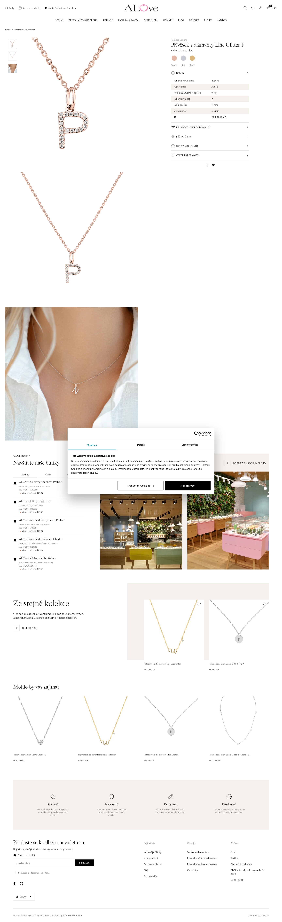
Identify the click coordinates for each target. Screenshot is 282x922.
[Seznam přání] (253, 8)
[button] (210, 73)
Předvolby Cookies (138, 485)
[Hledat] (245, 8)
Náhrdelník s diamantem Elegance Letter (162, 663)
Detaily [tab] (141, 444)
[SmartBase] (75, 915)
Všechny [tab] (25, 474)
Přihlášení (84, 862)
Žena (20, 855)
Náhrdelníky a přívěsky (25, 29)
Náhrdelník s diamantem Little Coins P (226, 663)
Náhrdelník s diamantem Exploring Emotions (229, 754)
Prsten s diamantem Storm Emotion (29, 754)
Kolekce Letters (179, 39)
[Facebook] (14, 883)
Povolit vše (188, 485)
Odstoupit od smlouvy (259, 915)
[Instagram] (21, 883)
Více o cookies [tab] (190, 444)
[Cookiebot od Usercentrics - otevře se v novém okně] (196, 434)
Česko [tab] (48, 474)
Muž (33, 855)
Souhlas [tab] (92, 445)
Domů (8, 29)
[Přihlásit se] (261, 8)
